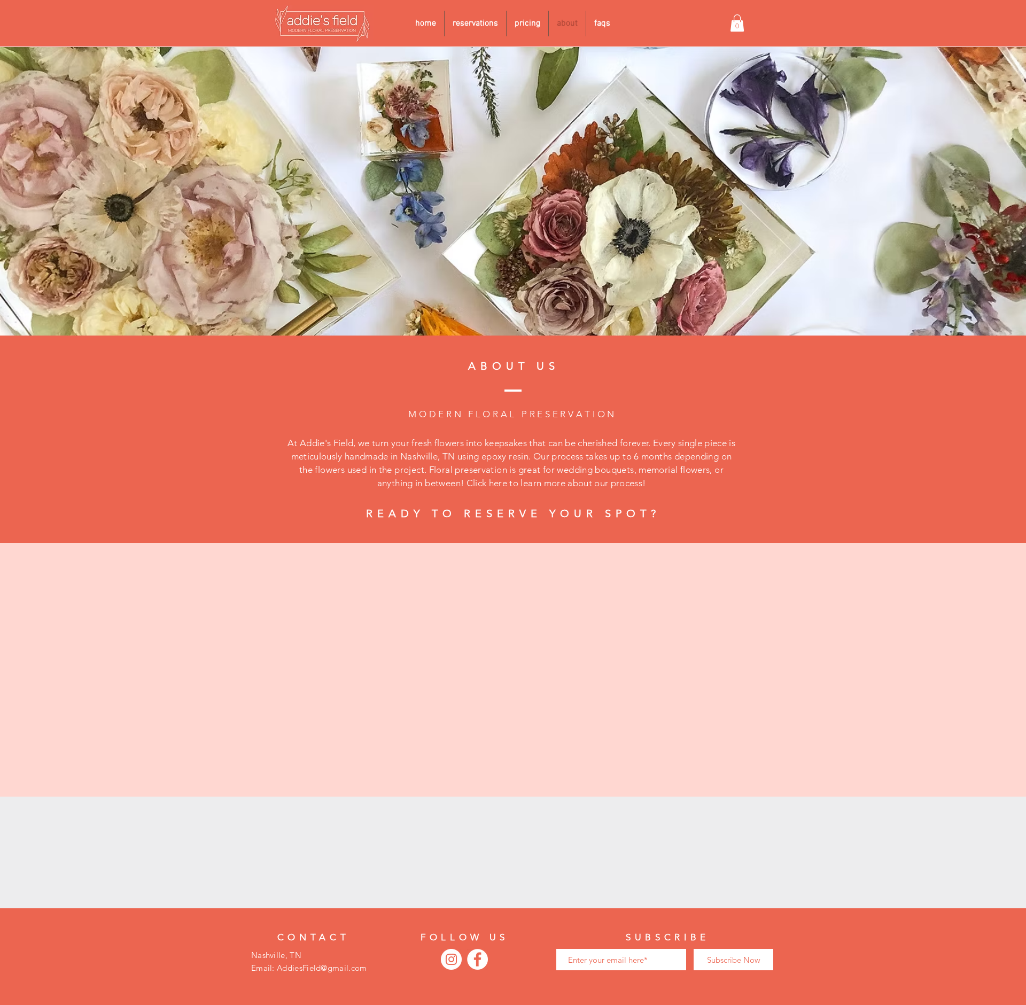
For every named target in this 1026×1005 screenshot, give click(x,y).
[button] (737, 23)
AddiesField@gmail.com (322, 968)
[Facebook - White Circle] (477, 959)
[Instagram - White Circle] (451, 959)
